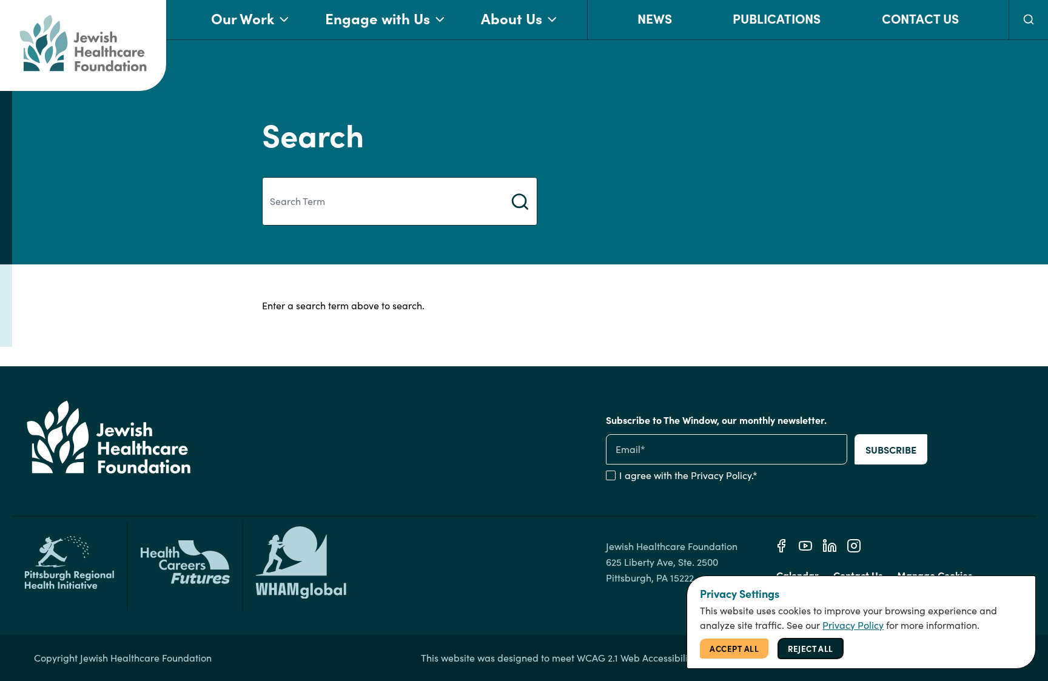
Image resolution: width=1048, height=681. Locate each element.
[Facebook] (781, 546)
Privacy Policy (721, 475)
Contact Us (920, 18)
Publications (777, 18)
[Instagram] (854, 546)
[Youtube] (805, 546)
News (654, 18)
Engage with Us (377, 18)
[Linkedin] (830, 546)
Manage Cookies (934, 575)
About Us (511, 18)
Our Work (242, 18)
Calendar (797, 575)
